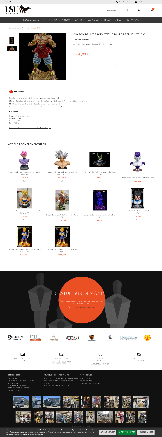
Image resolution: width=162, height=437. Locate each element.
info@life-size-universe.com (84, 307)
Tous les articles (14, 28)
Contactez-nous (14, 390)
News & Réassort (32, 20)
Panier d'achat (86, 378)
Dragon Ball (35, 28)
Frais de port (12, 383)
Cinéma (66, 20)
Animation (52, 20)
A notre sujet (13, 378)
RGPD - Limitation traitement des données (61, 378)
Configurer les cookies (90, 383)
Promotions (132, 20)
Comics (78, 20)
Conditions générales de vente (20, 381)
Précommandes (112, 20)
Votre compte (86, 381)
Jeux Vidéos (93, 20)
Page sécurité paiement (16, 385)
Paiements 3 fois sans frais (18, 388)
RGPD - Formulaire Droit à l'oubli (57, 385)
